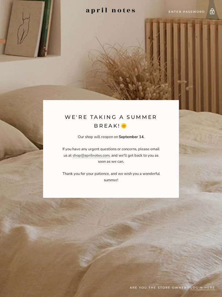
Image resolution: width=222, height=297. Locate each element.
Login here (202, 287)
